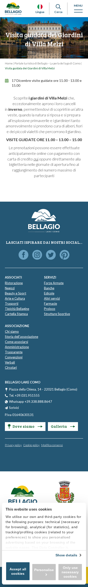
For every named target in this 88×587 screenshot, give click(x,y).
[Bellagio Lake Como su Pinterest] (64, 255)
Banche (49, 288)
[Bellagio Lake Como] (13, 8)
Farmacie (50, 304)
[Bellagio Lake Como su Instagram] (37, 255)
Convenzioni (13, 357)
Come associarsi (16, 342)
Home (9, 63)
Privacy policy (13, 445)
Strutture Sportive (57, 314)
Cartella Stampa (16, 314)
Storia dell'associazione (21, 337)
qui (35, 159)
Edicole (49, 293)
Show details (66, 555)
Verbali (10, 362)
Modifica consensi (52, 445)
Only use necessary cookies (70, 572)
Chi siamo (12, 331)
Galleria (59, 426)
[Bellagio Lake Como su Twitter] (51, 255)
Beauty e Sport (15, 293)
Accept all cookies (18, 571)
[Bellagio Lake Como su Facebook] (23, 255)
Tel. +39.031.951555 (24, 395)
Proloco (49, 309)
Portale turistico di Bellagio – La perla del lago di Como (47, 63)
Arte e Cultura (15, 298)
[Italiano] (40, 6)
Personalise (44, 570)
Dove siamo (23, 426)
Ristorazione (14, 283)
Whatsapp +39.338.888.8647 (30, 402)
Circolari (11, 367)
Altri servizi (52, 298)
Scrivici (14, 408)
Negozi (10, 288)
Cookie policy (31, 445)
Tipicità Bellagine (17, 309)
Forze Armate (54, 283)
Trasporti (11, 304)
